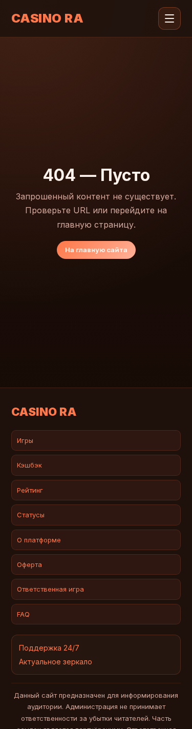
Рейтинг (30, 490)
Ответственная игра (50, 589)
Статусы (31, 515)
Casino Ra (47, 18)
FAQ (23, 614)
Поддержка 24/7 (49, 647)
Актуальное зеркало (55, 661)
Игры (25, 440)
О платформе (39, 540)
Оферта (29, 564)
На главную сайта (96, 250)
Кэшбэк (29, 465)
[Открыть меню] (169, 18)
